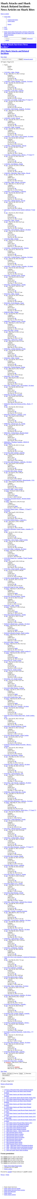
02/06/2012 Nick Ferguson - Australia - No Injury (17, 995)
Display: (4, 1073)
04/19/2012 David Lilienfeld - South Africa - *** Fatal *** (20, 810)
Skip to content (5, 14)
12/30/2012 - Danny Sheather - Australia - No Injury (18, 81)
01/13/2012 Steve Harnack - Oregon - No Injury (17, 1042)
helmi (7, 491)
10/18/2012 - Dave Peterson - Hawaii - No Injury (17, 229)
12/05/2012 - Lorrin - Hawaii (12, 118)
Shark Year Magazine (10, 1191)
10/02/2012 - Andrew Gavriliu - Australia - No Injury (18, 266)
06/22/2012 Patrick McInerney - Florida (15, 614)
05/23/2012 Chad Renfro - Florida (13, 755)
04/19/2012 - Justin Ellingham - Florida (14, 819)
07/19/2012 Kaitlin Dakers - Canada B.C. (15, 520)
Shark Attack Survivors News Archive (14, 1190)
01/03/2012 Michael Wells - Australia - (14, 1051)
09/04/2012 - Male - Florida (11, 358)
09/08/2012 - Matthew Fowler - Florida (14, 321)
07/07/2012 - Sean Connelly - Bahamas (15, 569)
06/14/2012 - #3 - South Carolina (13, 679)
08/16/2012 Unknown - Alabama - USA (15, 414)
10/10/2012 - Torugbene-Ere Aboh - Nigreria (16, 248)
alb (6, 74)
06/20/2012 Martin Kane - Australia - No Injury (17, 624)
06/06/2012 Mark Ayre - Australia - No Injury (16, 706)
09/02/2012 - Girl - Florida (11, 376)
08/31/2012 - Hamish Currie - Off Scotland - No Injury (19, 385)
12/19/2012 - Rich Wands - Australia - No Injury (17, 109)
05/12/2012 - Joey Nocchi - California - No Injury (17, 782)
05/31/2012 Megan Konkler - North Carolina (16, 735)
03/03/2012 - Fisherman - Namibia (13, 948)
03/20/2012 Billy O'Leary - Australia (14, 865)
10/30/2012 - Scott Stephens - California (15, 191)
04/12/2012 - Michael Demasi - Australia (15, 828)
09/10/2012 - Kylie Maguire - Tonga (14, 303)
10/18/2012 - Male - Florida (11, 220)
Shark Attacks (8, 1193)
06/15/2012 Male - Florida (11, 642)
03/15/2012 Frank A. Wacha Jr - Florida (15, 874)
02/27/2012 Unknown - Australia (13, 967)
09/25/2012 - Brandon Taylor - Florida (14, 275)
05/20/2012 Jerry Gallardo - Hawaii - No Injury (17, 764)
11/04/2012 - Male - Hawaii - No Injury (15, 182)
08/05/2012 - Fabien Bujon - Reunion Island (16, 433)
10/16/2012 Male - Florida (11, 239)
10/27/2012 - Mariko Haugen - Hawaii (14, 200)
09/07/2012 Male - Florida (11, 330)
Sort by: (16, 1073)
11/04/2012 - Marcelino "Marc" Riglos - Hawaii (17, 173)
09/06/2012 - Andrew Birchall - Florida (14, 349)
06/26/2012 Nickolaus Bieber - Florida (14, 596)
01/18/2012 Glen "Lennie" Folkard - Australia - (17, 1013)
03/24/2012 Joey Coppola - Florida (13, 856)
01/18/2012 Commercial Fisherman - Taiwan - (16, 1022)
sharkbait (8, 1062)
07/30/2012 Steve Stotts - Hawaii (13, 471)
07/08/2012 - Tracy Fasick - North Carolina (16, 540)
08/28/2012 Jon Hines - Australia (13, 394)
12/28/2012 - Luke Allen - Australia (13, 90)
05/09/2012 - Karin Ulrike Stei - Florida (15, 792)
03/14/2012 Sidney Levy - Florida (13, 883)
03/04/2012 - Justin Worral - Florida (14, 938)
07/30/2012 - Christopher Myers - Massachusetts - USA (19, 480)
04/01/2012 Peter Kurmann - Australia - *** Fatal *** (18, 847)
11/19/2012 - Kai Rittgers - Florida (13, 164)
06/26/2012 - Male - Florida (11, 605)
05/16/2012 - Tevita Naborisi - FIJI (13, 773)
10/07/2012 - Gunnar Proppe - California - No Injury (18, 257)
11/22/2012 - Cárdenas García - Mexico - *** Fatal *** (19, 155)
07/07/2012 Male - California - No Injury (15, 549)
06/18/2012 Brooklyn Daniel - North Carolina (16, 633)
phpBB (10, 1172)
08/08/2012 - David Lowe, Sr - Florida (14, 423)
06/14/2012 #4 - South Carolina (12, 660)
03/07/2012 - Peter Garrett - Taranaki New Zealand (18, 902)
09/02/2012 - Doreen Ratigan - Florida (14, 367)
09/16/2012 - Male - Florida (11, 294)
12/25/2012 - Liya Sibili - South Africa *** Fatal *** (18, 100)
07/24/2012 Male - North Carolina (13, 489)
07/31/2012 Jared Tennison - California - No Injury (18, 462)
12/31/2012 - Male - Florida (11, 72)
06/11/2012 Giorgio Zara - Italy (12, 697)
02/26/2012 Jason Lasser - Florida (13, 977)
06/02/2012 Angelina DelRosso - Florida (15, 726)
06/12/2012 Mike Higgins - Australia (14, 688)
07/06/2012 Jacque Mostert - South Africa (15, 578)
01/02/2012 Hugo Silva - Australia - (14, 1061)
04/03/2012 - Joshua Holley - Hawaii (14, 837)
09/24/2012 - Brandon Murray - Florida (15, 284)
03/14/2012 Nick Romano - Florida (13, 892)
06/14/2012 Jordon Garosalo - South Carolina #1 (17, 651)
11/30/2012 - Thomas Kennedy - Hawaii (15, 145)
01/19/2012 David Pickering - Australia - (15, 1004)
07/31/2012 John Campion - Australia (14, 452)
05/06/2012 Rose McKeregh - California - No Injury (18, 801)
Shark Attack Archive (10, 1194)
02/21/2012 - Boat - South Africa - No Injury (16, 986)
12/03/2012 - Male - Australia (12, 127)
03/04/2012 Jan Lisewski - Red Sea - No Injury (17, 929)
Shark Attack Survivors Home (12, 1188)
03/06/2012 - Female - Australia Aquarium (15, 911)
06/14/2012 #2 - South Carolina (12, 669)
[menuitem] (13, 19)
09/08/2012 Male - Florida (11, 312)
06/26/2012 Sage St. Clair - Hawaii (13, 587)
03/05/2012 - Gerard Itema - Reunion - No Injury (17, 920)
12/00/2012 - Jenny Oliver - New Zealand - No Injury (18, 136)
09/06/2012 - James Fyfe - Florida (13, 339)
